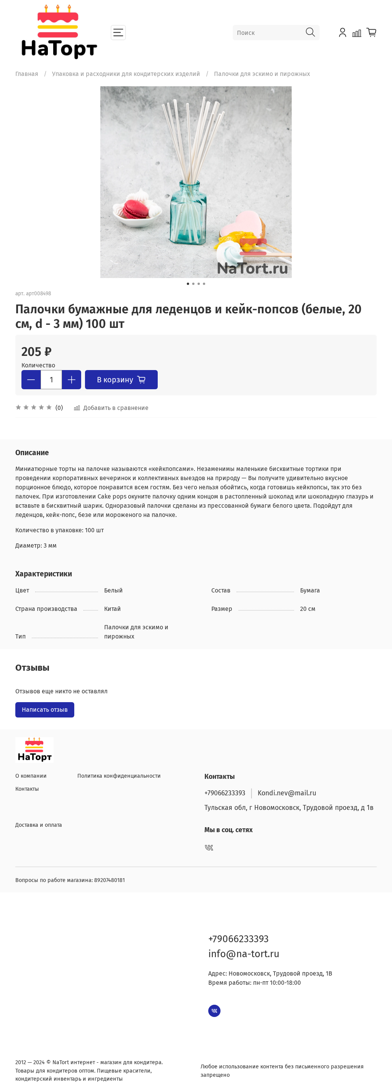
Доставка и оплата (38, 825)
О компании (31, 776)
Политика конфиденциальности (119, 776)
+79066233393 (224, 793)
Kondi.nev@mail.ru (287, 793)
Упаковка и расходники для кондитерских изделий (126, 73)
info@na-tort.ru (243, 954)
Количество (38, 365)
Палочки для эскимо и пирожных (262, 73)
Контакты (27, 789)
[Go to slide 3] (199, 284)
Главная (26, 73)
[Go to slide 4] (204, 284)
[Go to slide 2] (193, 284)
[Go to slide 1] (188, 284)
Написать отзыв (45, 709)
